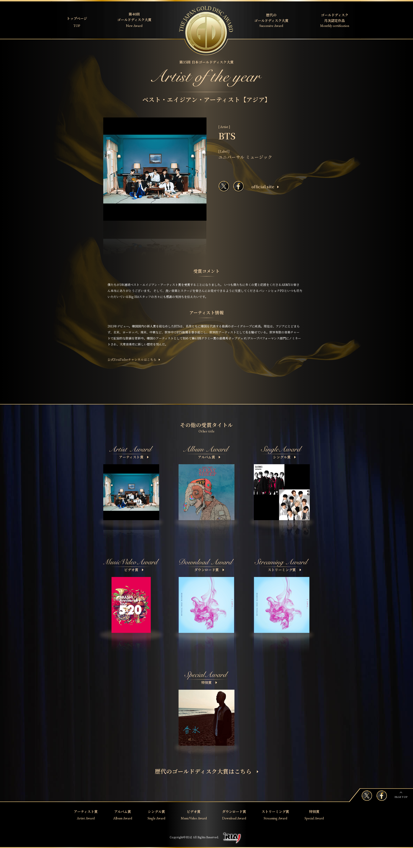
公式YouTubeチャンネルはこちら (132, 359)
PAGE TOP (401, 797)
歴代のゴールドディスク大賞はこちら (203, 771)
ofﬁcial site (262, 186)
